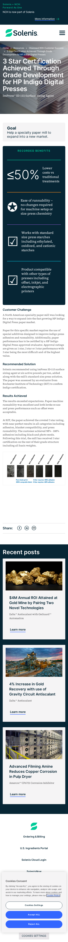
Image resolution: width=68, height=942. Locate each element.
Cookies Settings (34, 935)
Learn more (18, 629)
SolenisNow (34, 871)
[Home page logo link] (34, 826)
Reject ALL (34, 924)
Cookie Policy (53, 895)
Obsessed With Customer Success (46, 48)
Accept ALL (34, 914)
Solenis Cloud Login (34, 859)
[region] (34, 902)
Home (6, 48)
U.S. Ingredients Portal (34, 848)
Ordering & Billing (34, 836)
